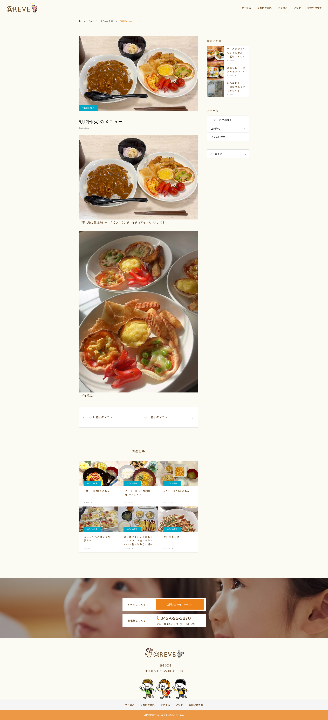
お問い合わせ (314, 7)
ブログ (297, 7)
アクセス (283, 7)
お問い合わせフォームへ (180, 604)
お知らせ (216, 128)
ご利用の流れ (264, 7)
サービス (246, 7)
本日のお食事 (88, 108)
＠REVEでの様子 (221, 120)
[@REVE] (22, 8)
